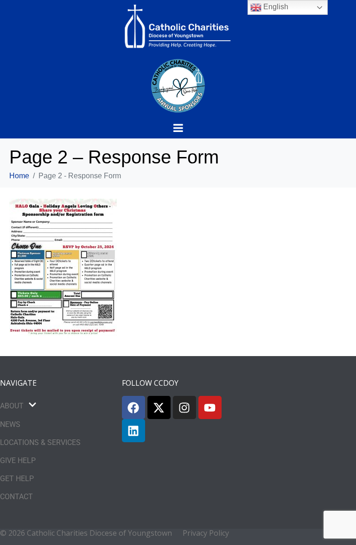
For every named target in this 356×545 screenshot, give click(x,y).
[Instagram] (184, 407)
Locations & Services (40, 442)
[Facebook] (133, 407)
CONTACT (16, 496)
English (274, 7)
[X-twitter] (159, 407)
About (12, 405)
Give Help (18, 460)
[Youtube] (210, 407)
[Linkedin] (133, 430)
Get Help (17, 478)
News (10, 424)
